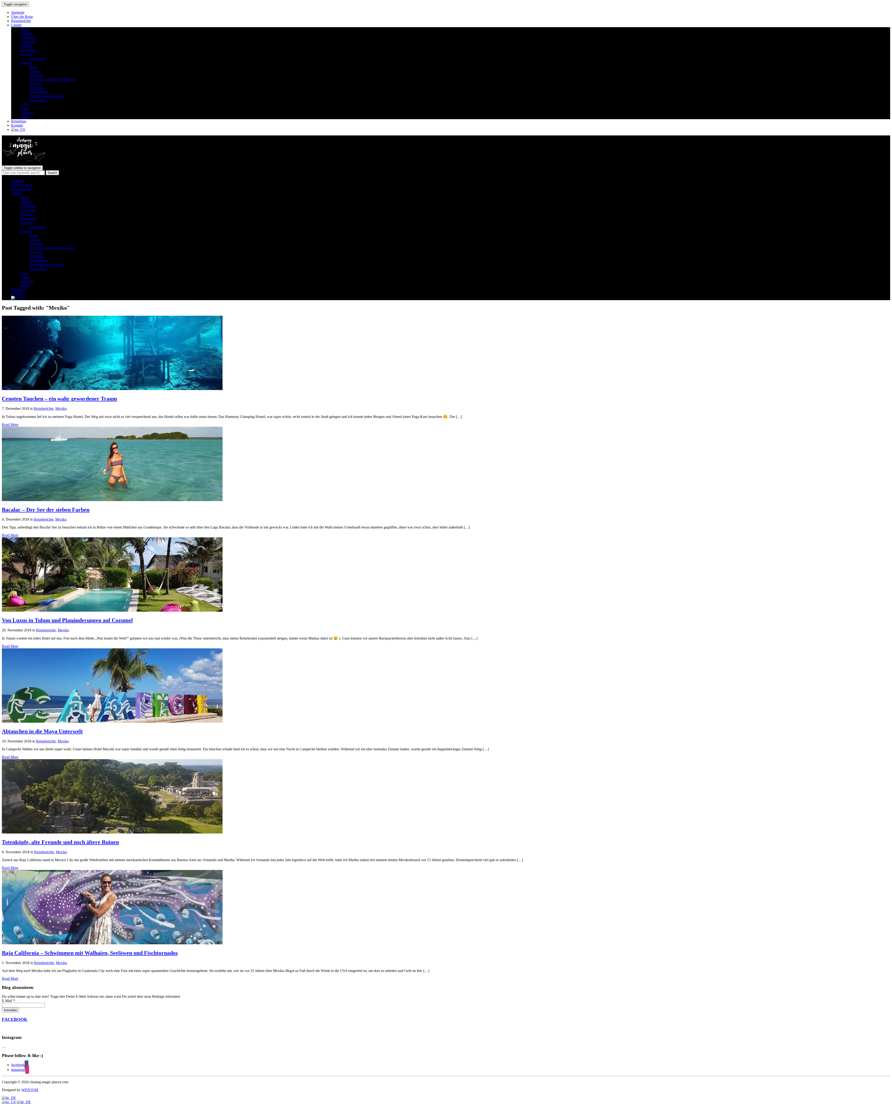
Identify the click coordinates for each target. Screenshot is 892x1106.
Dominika (37, 88)
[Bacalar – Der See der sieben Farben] (112, 500)
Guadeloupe (39, 92)
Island (24, 109)
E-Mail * (8, 1001)
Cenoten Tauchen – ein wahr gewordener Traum (59, 399)
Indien (25, 117)
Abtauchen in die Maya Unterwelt (42, 731)
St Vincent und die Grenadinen (52, 79)
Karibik (26, 63)
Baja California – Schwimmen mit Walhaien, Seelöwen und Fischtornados (90, 953)
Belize (25, 29)
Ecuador (26, 54)
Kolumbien (28, 50)
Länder (16, 25)
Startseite (17, 12)
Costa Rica (28, 42)
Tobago (35, 71)
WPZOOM (29, 1090)
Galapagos (37, 58)
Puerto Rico (38, 100)
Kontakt (17, 125)
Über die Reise (22, 17)
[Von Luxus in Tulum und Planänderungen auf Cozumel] (112, 610)
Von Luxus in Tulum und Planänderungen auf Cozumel (67, 620)
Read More (10, 425)
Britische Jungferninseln (47, 96)
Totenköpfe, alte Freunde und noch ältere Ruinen (60, 842)
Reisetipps (18, 121)
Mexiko (26, 33)
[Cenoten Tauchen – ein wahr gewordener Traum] (112, 389)
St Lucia (36, 83)
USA (24, 104)
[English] (9, 1102)
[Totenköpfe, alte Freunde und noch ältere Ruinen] (112, 832)
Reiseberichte (21, 21)
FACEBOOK (14, 1019)
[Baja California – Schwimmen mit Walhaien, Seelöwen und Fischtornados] (112, 943)
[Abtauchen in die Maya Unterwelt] (112, 721)
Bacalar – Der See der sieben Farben (45, 510)
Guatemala (28, 37)
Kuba (34, 67)
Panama (26, 46)
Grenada (36, 75)
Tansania (26, 113)
